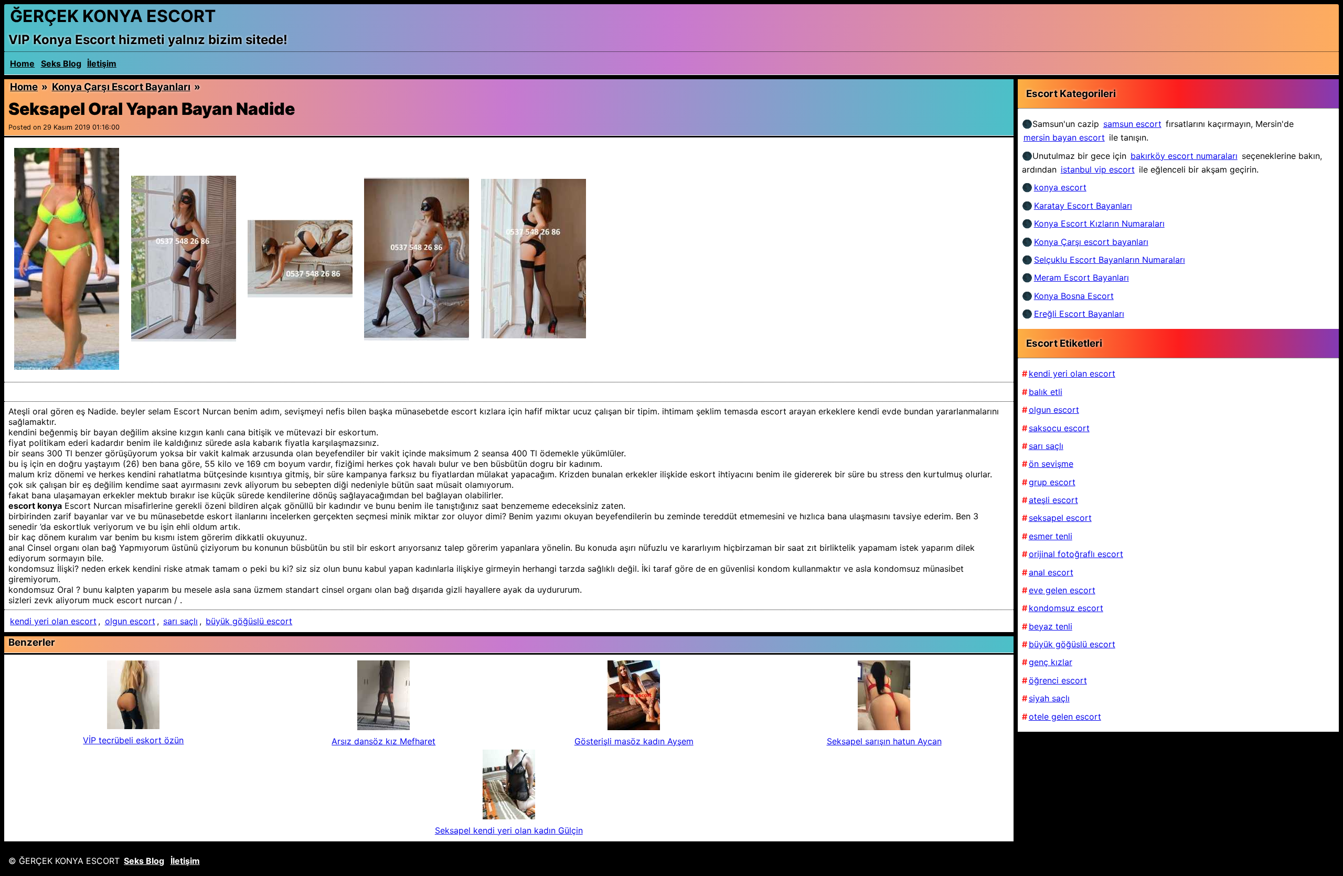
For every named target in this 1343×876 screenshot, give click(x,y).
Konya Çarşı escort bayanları (121, 87)
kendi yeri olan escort (53, 621)
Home (22, 63)
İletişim (101, 63)
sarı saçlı (180, 621)
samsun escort (1132, 124)
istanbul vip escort (1098, 169)
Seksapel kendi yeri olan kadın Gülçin (509, 830)
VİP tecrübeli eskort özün (133, 740)
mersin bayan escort (1064, 137)
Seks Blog (61, 63)
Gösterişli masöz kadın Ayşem (634, 741)
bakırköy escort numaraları (1184, 156)
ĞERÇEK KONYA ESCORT (113, 16)
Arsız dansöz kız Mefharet (383, 741)
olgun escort (130, 621)
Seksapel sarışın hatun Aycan (884, 741)
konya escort (1060, 187)
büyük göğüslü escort (249, 621)
